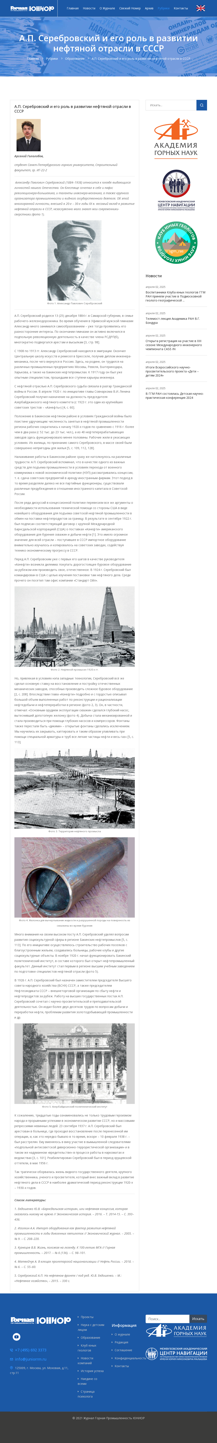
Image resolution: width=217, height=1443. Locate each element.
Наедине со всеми (87, 1381)
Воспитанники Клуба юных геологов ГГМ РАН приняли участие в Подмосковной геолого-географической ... (175, 296)
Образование (90, 1337)
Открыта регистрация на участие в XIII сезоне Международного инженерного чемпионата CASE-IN (174, 345)
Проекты (87, 1317)
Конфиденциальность (127, 1358)
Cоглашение (123, 1350)
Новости (89, 8)
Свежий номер (130, 8)
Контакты (181, 8)
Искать (201, 106)
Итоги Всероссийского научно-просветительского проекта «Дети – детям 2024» (172, 371)
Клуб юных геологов (87, 1347)
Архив (149, 8)
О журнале (107, 8)
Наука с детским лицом (91, 1327)
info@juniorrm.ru (30, 1359)
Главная (73, 8)
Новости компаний (85, 1360)
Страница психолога (86, 1393)
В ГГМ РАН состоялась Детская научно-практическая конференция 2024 (175, 396)
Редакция (121, 1342)
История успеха (92, 1371)
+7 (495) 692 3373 (30, 1349)
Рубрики (164, 8)
